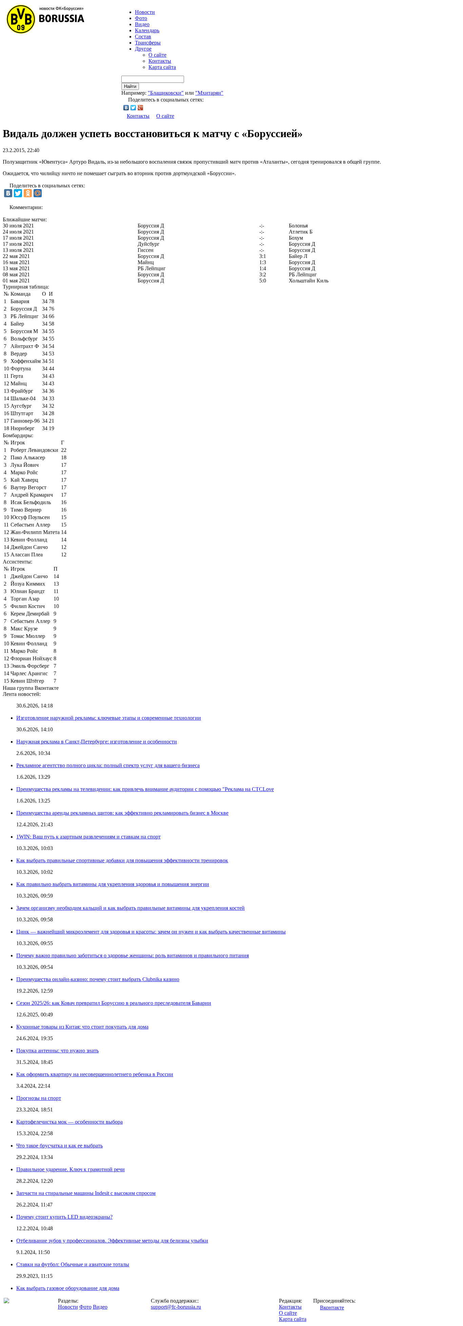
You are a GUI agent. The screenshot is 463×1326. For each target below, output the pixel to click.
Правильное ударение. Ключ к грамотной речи (70, 1169)
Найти (130, 86)
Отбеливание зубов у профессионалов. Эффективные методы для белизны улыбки (112, 1241)
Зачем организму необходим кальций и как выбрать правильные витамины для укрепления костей (130, 908)
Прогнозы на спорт (38, 1098)
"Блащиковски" (166, 93)
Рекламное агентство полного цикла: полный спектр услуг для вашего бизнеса (108, 765)
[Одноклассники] (28, 193)
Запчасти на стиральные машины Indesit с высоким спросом (86, 1193)
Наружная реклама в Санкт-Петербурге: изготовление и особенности (96, 741)
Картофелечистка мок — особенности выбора (69, 1122)
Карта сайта (162, 67)
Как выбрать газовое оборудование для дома (67, 1288)
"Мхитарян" (209, 93)
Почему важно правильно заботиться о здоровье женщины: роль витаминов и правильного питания (132, 955)
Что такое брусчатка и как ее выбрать (59, 1145)
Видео (142, 24)
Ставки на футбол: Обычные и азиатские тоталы (72, 1264)
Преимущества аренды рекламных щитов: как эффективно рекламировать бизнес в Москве (122, 813)
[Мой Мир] (38, 193)
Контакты (159, 61)
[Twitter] (133, 107)
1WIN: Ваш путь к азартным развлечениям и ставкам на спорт (88, 837)
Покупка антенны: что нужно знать (57, 1050)
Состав (143, 36)
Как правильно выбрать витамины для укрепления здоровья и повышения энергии (112, 884)
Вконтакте (332, 1307)
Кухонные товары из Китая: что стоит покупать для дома (82, 1027)
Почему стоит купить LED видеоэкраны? (64, 1217)
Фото (141, 18)
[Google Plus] (140, 107)
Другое (143, 49)
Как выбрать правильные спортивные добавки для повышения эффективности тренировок (122, 860)
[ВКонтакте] (126, 107)
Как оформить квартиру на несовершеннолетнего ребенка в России (94, 1074)
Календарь (147, 30)
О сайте (157, 55)
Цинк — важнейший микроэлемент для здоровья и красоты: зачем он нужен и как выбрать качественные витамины (151, 932)
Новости (68, 1307)
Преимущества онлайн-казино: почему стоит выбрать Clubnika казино (97, 979)
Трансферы (148, 42)
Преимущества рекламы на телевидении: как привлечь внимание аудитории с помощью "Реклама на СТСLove (145, 789)
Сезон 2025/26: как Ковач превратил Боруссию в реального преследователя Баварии (113, 1003)
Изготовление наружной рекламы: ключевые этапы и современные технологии (108, 718)
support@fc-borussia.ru (176, 1307)
